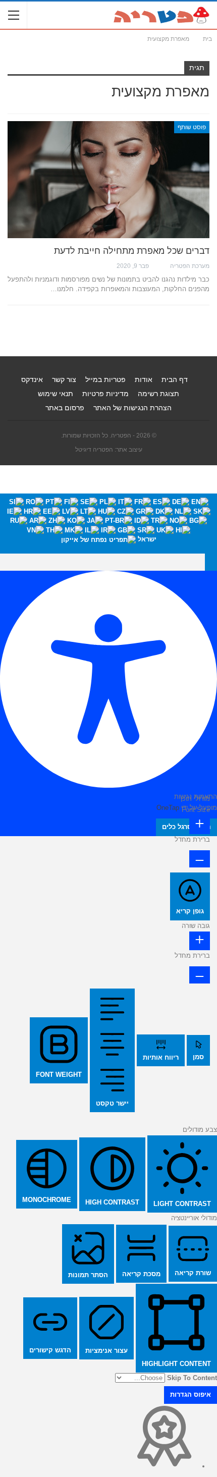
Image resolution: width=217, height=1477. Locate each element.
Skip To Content (192, 1378)
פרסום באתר (64, 408)
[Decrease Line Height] (199, 974)
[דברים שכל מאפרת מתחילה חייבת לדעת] (108, 179)
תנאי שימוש (55, 394)
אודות (143, 379)
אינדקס (32, 379)
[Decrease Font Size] (199, 858)
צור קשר (64, 379)
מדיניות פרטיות (105, 394)
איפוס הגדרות (190, 1394)
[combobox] (108, 524)
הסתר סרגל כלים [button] (186, 827)
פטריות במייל (105, 379)
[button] (211, 562)
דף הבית (174, 379)
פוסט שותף (192, 127)
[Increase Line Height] (199, 941)
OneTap (167, 807)
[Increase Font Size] (199, 824)
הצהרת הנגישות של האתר (132, 408)
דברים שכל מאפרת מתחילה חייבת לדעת (131, 251)
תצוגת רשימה (158, 394)
